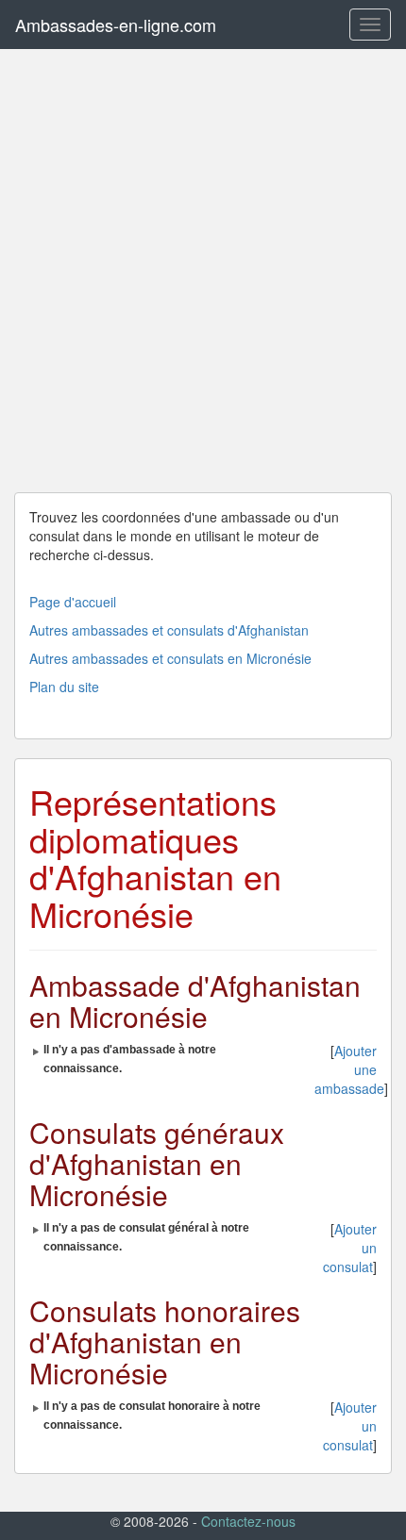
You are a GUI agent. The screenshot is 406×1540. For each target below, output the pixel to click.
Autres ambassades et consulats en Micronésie (170, 658)
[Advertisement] (203, 270)
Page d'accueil (72, 601)
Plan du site (64, 686)
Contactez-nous (248, 1521)
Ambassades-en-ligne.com (115, 24)
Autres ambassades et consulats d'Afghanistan (169, 630)
